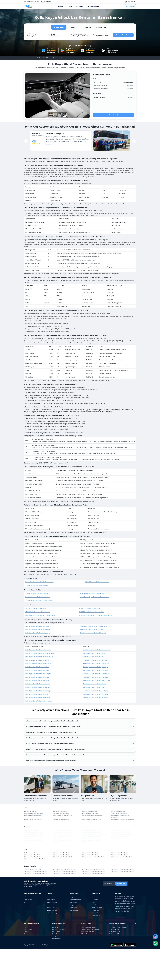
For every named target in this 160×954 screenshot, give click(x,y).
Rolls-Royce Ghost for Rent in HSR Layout (93, 633)
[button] (36, 35)
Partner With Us (96, 915)
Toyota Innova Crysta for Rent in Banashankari (94, 597)
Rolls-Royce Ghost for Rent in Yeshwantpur (38, 701)
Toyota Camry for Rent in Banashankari (37, 593)
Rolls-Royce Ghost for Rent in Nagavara (37, 687)
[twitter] (119, 911)
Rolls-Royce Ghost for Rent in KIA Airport (38, 674)
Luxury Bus (72, 905)
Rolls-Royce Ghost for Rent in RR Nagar (92, 629)
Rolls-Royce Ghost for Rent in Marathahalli (96, 680)
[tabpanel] (80, 35)
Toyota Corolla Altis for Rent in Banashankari (39, 582)
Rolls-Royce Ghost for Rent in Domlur (94, 653)
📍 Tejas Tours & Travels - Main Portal (118, 927)
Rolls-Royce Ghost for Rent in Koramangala (96, 674)
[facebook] (122, 911)
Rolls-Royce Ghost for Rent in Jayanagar (37, 633)
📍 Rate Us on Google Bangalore (89, 927)
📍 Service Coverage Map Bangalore (90, 929)
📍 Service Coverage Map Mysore (89, 934)
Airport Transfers (51, 899)
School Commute (51, 905)
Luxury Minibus (73, 902)
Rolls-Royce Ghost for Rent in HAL (93, 657)
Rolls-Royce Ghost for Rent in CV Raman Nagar (40, 653)
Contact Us (95, 899)
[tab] (58, 27)
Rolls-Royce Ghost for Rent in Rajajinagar (38, 691)
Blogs (70, 6)
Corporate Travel (51, 897)
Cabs (25, 897)
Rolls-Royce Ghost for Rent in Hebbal (37, 660)
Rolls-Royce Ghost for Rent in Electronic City (39, 657)
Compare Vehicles (93, 6)
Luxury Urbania (73, 907)
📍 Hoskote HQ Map (114, 929)
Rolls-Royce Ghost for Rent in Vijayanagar (38, 629)
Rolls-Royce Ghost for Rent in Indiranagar (96, 663)
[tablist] (80, 27)
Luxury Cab (72, 897)
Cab (31, 58)
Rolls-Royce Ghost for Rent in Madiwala (95, 677)
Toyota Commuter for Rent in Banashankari (39, 600)
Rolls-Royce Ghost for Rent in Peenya (94, 687)
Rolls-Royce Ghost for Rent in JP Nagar (37, 626)
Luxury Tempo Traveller (75, 899)
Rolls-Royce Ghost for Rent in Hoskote (95, 660)
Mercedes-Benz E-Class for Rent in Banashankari (40, 615)
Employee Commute (52, 902)
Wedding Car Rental (52, 910)
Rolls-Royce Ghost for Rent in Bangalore (38, 650)
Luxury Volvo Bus (74, 910)
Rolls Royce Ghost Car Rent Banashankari (49, 58)
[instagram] (128, 911)
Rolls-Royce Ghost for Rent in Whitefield (37, 698)
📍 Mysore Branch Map (115, 934)
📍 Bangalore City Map (114, 931)
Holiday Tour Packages (52, 913)
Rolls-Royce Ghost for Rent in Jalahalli (37, 667)
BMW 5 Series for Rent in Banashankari (37, 612)
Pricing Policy (95, 913)
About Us (94, 897)
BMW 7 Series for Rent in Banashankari (91, 612)
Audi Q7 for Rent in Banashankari (89, 608)
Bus (25, 902)
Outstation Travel (51, 907)
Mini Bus (26, 905)
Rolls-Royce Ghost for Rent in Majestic (37, 680)
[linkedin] (125, 911)
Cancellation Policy (96, 905)
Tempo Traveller (28, 899)
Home (26, 58)
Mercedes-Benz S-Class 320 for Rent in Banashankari (95, 615)
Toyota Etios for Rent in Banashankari (37, 585)
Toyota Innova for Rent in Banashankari (37, 597)
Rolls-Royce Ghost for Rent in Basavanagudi (94, 626)
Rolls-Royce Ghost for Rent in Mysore (94, 684)
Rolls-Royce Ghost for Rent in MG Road (37, 684)
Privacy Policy (95, 910)
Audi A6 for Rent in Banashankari (35, 608)
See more (48, 144)
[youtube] (116, 911)
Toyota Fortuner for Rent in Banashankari (93, 593)
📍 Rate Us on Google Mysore (88, 931)
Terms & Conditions (97, 907)
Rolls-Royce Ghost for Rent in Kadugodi (95, 670)
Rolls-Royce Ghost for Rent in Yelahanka (95, 698)
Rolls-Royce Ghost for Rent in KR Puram (37, 677)
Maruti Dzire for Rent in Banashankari (97, 582)
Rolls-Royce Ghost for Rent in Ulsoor (36, 694)
